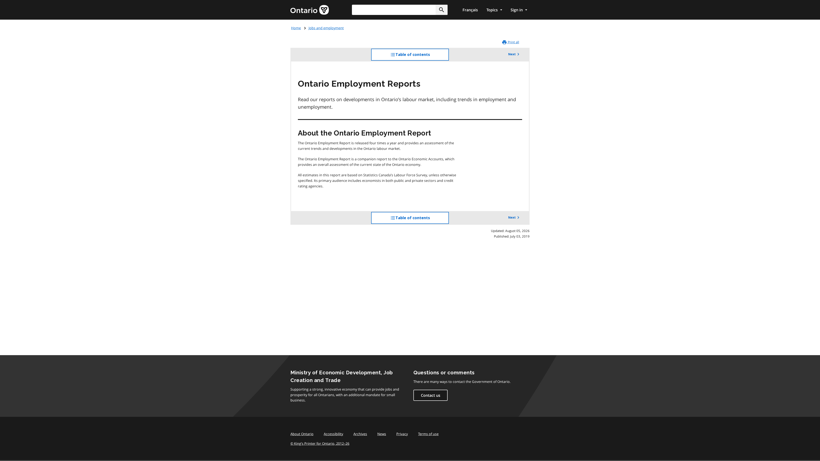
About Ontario (301, 434)
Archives (360, 434)
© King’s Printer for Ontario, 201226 (319, 443)
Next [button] (512, 54)
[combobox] (400, 10)
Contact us (430, 395)
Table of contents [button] (421, 56)
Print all (513, 42)
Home (296, 28)
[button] (442, 10)
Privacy (402, 434)
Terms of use (428, 434)
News (381, 434)
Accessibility (333, 434)
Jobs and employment (326, 28)
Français (470, 9)
